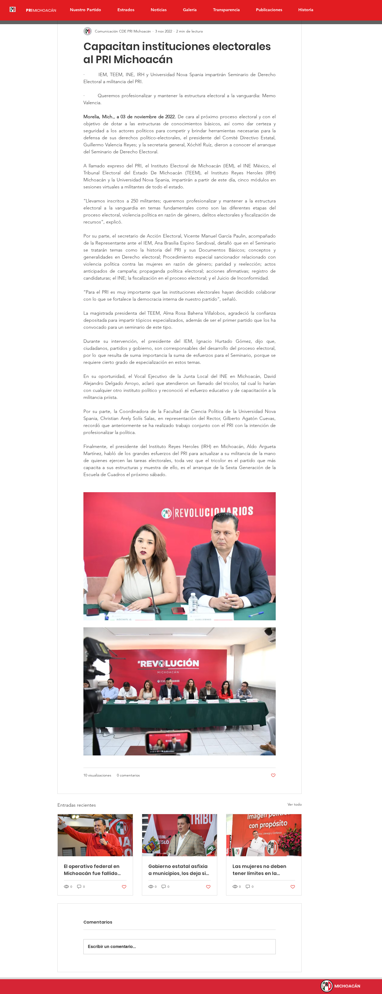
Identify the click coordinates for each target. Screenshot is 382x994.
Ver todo (295, 804)
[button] (125, 9)
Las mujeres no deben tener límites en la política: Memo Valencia (262, 870)
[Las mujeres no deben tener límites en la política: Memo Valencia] (263, 835)
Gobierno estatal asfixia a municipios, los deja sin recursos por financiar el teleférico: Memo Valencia (178, 870)
